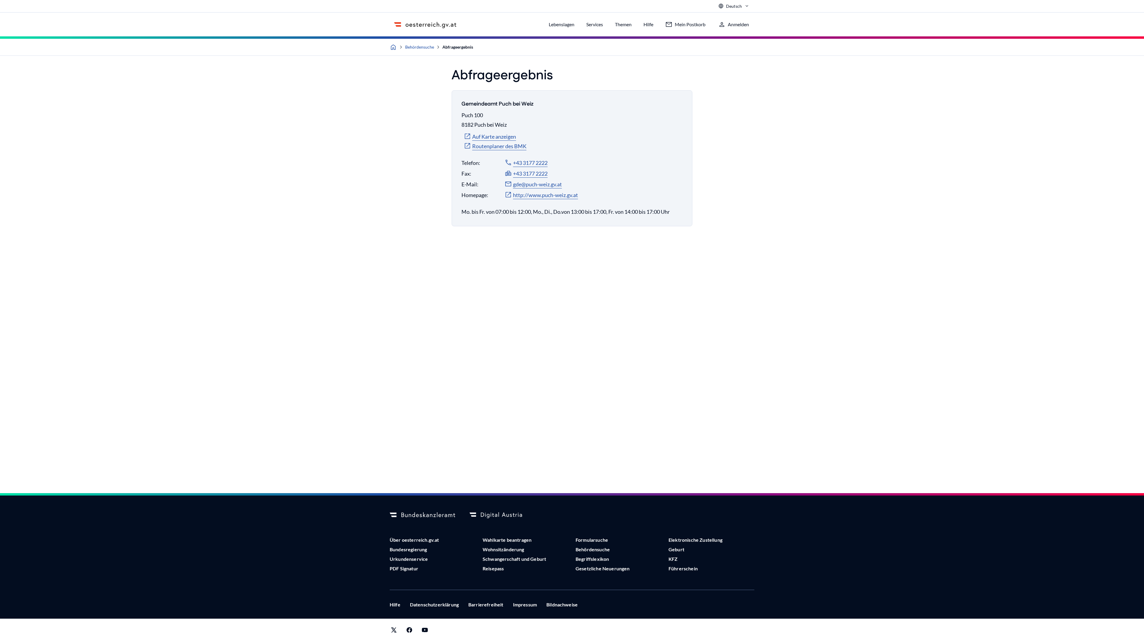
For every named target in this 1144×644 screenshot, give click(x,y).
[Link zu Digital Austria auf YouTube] (425, 631)
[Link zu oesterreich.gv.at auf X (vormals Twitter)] (394, 631)
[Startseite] (393, 47)
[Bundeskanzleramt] (422, 515)
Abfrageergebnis (457, 46)
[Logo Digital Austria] (502, 515)
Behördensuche (419, 46)
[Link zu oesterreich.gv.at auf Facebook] (409, 631)
